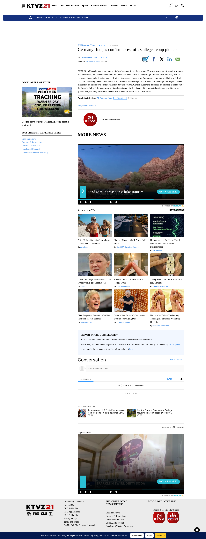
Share (133, 5)
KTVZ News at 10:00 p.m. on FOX (72, 17)
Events (124, 5)
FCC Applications (72, 512)
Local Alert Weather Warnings (35, 152)
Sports (85, 5)
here (131, 349)
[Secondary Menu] (25, 5)
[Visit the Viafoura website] (178, 427)
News (54, 5)
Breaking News (29, 139)
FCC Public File (71, 515)
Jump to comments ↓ (87, 105)
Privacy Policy (70, 518)
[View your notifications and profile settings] (181, 379)
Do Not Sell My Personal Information (80, 525)
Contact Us (69, 505)
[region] (131, 393)
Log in (172, 360)
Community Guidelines (74, 501)
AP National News (104, 98)
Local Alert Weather (69, 5)
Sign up (179, 360)
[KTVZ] (38, 5)
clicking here (174, 344)
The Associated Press (88, 57)
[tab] (85, 379)
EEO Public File (71, 508)
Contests (114, 5)
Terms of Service (71, 522)
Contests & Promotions (32, 142)
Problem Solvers (99, 5)
